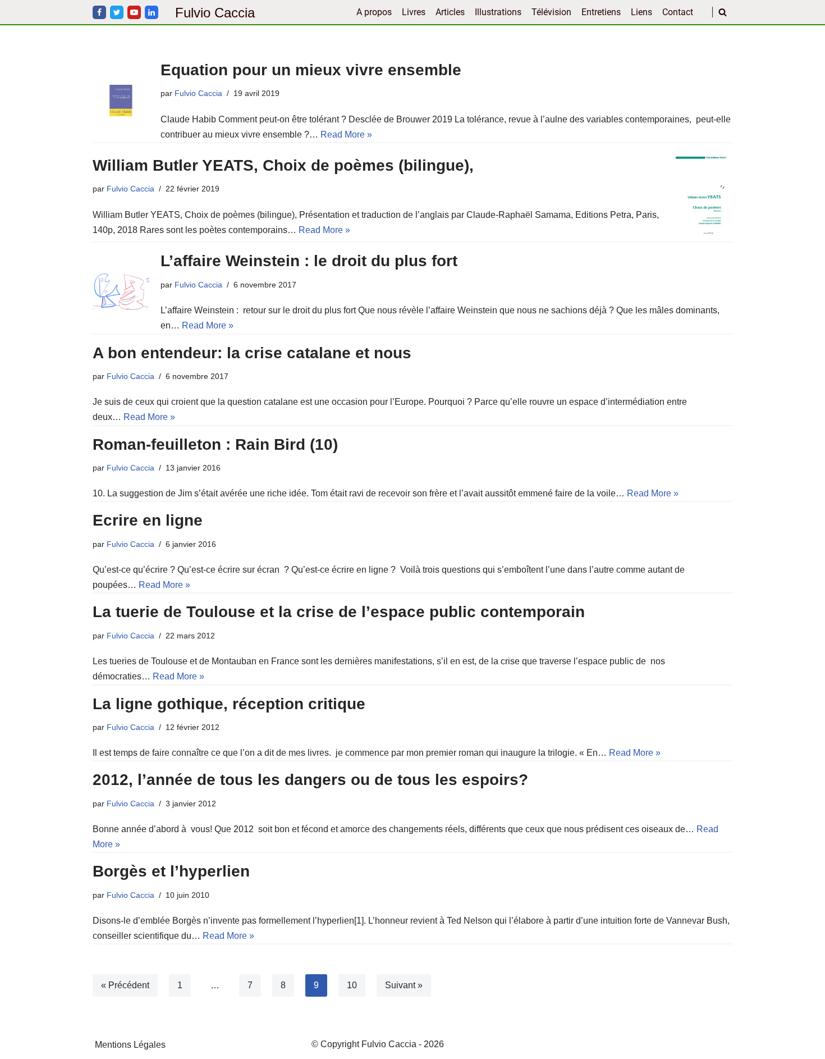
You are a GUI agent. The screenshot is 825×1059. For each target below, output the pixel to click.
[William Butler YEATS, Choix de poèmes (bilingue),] (704, 195)
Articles (450, 12)
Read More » (346, 134)
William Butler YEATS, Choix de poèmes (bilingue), (283, 165)
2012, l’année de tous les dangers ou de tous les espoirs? (310, 779)
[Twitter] (116, 12)
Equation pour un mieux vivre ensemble (311, 70)
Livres (413, 12)
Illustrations (498, 12)
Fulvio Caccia (198, 93)
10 (352, 985)
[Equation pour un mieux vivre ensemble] (121, 101)
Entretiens (601, 12)
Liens (641, 12)
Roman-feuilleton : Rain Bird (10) (215, 444)
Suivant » (404, 985)
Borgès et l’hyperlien (171, 871)
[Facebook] (99, 12)
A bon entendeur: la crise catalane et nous (252, 353)
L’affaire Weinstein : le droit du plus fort (309, 261)
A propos (374, 12)
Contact (677, 12)
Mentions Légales (130, 1044)
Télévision (551, 12)
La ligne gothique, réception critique (229, 704)
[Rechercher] (722, 12)
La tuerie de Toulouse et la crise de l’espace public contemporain (339, 611)
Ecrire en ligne (148, 520)
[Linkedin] (151, 12)
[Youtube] (134, 12)
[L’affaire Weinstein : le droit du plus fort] (121, 291)
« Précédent (125, 985)
